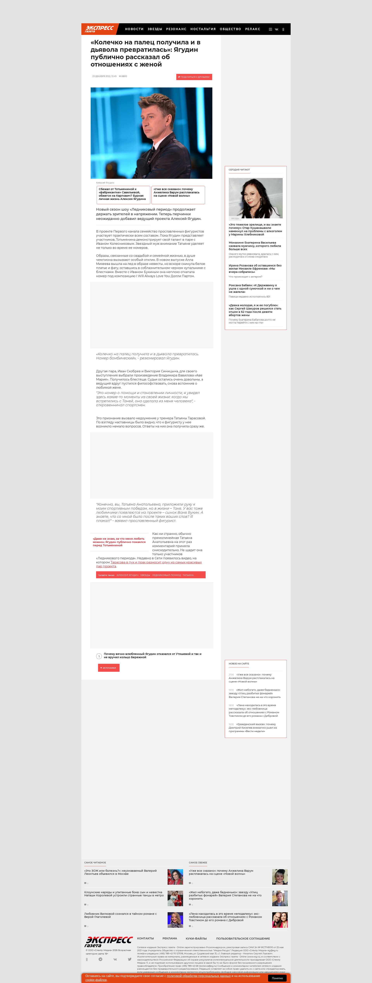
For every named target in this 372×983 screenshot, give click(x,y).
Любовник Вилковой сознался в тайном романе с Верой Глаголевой (120, 915)
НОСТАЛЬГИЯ (203, 29)
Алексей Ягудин (128, 575)
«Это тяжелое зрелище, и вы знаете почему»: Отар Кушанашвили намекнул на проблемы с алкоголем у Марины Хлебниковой (255, 229)
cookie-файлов (96, 980)
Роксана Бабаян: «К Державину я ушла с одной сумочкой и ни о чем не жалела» (254, 288)
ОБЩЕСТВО (230, 29)
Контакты (145, 938)
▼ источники (108, 667)
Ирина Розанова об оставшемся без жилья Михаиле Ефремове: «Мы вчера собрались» (255, 269)
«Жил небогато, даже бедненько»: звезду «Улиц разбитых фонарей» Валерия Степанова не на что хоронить (225, 895)
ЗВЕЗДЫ (155, 29)
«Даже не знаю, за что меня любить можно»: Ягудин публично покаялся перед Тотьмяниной (119, 542)
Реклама (170, 938)
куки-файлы (196, 938)
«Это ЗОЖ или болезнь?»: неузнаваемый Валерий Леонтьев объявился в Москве (120, 872)
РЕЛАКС (252, 29)
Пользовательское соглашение (243, 938)
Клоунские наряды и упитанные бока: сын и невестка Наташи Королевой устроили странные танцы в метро (124, 894)
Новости (134, 29)
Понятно (277, 978)
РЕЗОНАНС (176, 29)
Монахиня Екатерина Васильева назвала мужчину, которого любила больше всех (255, 246)
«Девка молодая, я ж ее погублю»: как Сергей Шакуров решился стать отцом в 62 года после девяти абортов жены (255, 310)
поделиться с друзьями (194, 77)
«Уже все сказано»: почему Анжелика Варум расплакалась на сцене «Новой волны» (176, 192)
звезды (145, 575)
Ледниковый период (166, 575)
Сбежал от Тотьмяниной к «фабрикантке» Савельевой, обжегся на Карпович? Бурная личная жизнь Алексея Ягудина (122, 194)
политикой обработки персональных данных (199, 976)
